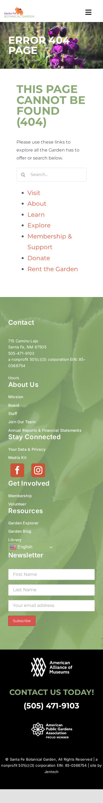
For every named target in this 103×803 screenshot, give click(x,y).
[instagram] (38, 470)
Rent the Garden (52, 269)
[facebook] (17, 470)
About (36, 203)
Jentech (51, 771)
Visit (33, 193)
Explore (39, 225)
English (24, 546)
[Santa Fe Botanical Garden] (19, 9)
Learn (36, 214)
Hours (13, 377)
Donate (38, 258)
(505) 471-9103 (51, 705)
